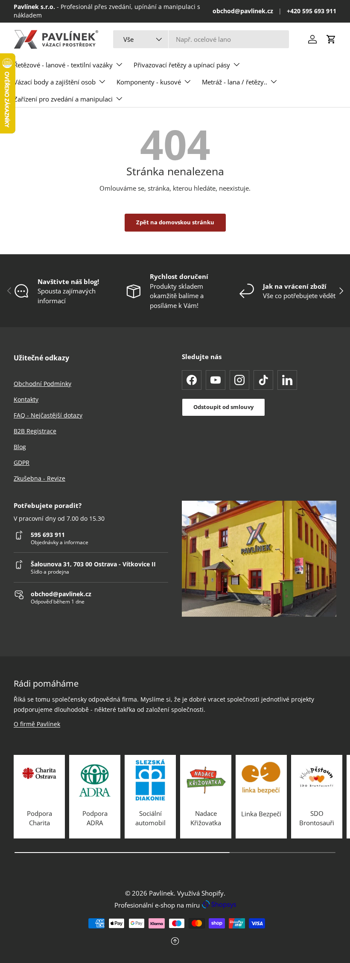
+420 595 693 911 (311, 11)
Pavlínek (161, 893)
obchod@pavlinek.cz (243, 11)
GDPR (21, 462)
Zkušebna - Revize (39, 478)
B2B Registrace (35, 431)
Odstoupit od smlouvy (223, 407)
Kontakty (26, 399)
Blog (20, 447)
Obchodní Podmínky (42, 384)
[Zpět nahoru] (175, 942)
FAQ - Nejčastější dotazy (48, 415)
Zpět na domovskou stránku (175, 222)
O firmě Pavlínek (37, 724)
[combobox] (201, 39)
